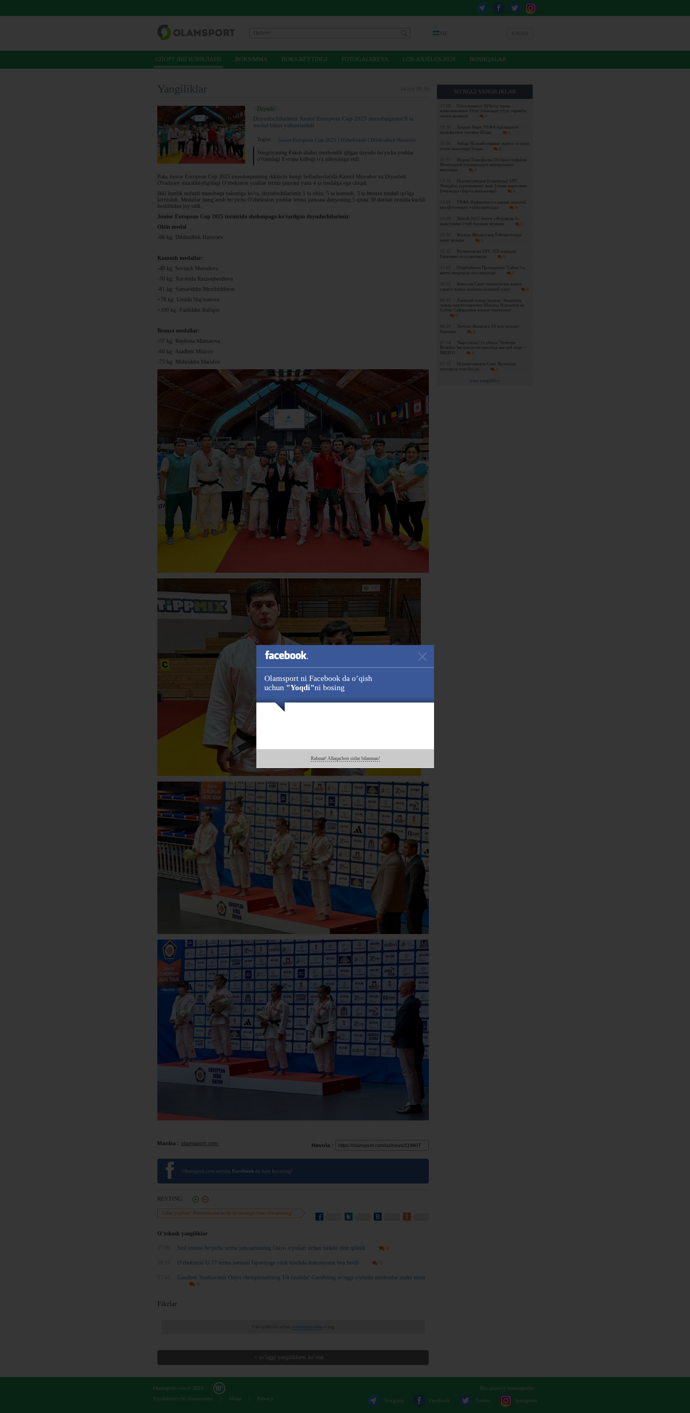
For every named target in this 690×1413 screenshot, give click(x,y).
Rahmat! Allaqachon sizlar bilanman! (345, 758)
